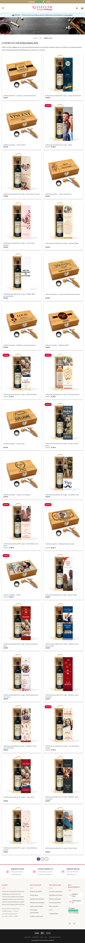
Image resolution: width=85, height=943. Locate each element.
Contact (27, 937)
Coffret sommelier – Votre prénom (14, 145)
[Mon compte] (77, 8)
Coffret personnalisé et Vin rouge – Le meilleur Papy (62, 495)
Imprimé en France (75, 895)
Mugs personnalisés (36, 891)
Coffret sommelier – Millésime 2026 (57, 345)
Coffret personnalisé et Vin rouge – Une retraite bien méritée (62, 747)
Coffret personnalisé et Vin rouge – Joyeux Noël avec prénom (20, 849)
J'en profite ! (68, 15)
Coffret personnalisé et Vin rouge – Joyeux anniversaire (63, 95)
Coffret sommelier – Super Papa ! (14, 444)
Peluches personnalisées (37, 902)
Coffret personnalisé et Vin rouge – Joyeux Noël (18, 797)
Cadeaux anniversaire (36, 916)
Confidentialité (53, 913)
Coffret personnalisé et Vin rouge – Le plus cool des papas (61, 444)
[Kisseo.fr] (42, 8)
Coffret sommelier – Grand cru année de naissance (19, 95)
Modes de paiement (55, 899)
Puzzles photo (34, 895)
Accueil (35, 38)
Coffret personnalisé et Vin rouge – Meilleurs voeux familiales (61, 696)
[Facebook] (70, 923)
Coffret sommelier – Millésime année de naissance (19, 345)
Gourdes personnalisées (37, 899)
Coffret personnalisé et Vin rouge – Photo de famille (20, 394)
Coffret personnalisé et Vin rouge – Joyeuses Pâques (62, 243)
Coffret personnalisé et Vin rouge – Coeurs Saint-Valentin (19, 244)
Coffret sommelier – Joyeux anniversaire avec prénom (62, 294)
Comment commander (55, 891)
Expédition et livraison (55, 895)
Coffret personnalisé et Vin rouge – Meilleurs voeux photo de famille (19, 747)
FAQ (41, 937)
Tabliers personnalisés (36, 906)
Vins (40, 38)
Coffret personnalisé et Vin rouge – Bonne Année (61, 595)
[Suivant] (46, 859)
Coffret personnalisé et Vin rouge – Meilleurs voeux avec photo (61, 798)
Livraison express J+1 (76, 901)
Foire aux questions (55, 902)
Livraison (35, 937)
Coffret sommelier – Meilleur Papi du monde (59, 544)
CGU (50, 910)
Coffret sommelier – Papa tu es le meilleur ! (17, 495)
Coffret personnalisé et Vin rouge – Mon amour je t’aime (21, 194)
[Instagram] (74, 923)
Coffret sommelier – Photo (12, 595)
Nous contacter (53, 906)
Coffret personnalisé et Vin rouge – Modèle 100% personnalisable (19, 295)
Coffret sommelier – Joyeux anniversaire (58, 194)
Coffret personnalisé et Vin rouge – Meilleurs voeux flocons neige (61, 645)
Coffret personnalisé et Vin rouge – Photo (58, 145)
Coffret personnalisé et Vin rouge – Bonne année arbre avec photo (20, 696)
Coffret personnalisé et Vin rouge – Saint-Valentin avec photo (20, 545)
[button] (3, 8)
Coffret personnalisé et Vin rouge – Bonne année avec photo (20, 645)
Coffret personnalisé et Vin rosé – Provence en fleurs (62, 394)
